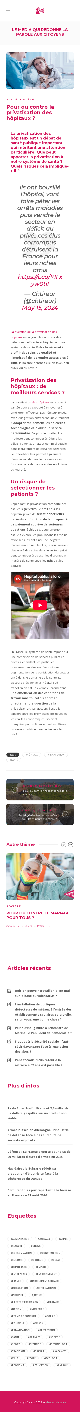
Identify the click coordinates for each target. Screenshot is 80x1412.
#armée (63, 1238)
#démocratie (18, 1266)
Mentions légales (56, 1402)
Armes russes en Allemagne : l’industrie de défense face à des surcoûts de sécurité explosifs (38, 1135)
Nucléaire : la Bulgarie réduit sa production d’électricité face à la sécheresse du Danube (32, 1173)
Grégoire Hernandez (17, 926)
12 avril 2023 (37, 926)
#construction (50, 1252)
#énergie (62, 1365)
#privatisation (56, 754)
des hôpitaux (40, 402)
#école (31, 1358)
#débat (55, 1259)
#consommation (21, 1252)
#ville (14, 1358)
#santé (14, 759)
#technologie (58, 1344)
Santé (11, 99)
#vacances (59, 1351)
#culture (16, 1259)
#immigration (19, 1288)
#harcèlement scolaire (44, 1281)
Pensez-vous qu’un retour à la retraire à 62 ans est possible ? (38, 1062)
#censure (16, 1245)
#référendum (46, 1330)
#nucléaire (37, 1309)
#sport (15, 1344)
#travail (38, 1351)
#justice (37, 1295)
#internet (16, 1295)
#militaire (53, 1302)
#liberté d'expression (24, 1302)
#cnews (36, 1245)
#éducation (40, 1365)
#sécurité (34, 1344)
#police (50, 1316)
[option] (40, 890)
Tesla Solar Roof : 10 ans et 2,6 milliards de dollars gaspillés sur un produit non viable (37, 1113)
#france (15, 1281)
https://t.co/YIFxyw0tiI (40, 280)
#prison (38, 1323)
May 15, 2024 (40, 307)
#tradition (17, 1351)
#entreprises (18, 1274)
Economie (32, 785)
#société (54, 1337)
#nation (15, 1309)
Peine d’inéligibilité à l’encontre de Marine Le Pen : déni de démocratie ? (43, 1030)
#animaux (44, 1238)
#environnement (46, 1274)
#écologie (50, 1358)
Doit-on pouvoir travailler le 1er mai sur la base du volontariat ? (42, 993)
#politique (17, 1323)
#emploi (40, 1266)
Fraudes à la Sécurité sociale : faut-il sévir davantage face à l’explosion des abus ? (43, 1046)
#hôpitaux (32, 754)
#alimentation (19, 1238)
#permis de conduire (23, 1316)
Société (27, 99)
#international (46, 1288)
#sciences (34, 1337)
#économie (17, 1365)
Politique (52, 785)
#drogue (37, 1259)
